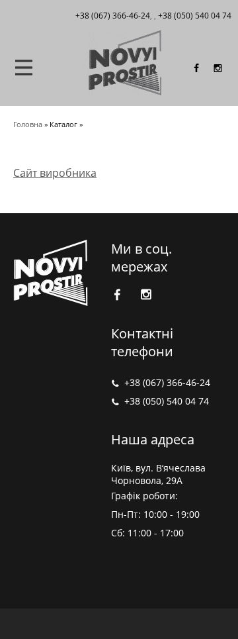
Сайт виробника (55, 173)
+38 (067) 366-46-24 (167, 382)
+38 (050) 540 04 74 (194, 15)
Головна (27, 124)
